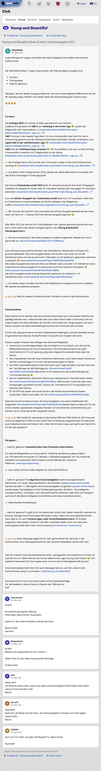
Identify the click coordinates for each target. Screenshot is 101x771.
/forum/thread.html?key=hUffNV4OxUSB (66, 394)
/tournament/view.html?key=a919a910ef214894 (32, 270)
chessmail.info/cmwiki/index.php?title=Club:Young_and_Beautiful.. (55, 165)
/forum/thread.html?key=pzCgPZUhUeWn (32, 381)
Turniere (32, 19)
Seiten (56, 19)
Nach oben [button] (55, 755)
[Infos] (67, 4)
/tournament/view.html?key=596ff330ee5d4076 (47, 260)
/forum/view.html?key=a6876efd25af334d (39, 404)
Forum (21, 19)
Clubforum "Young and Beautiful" (25, 35)
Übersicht (10, 19)
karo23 (14, 702)
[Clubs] (58, 4)
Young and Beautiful (29, 28)
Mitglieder (67, 19)
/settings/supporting (27, 463)
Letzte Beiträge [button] (58, 35)
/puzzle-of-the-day (82, 486)
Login (83, 3)
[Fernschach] (39, 4)
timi (13, 674)
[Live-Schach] (29, 4)
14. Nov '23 (17, 52)
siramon (17, 50)
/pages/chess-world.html (75, 482)
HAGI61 (15, 729)
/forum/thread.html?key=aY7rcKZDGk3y (42, 240)
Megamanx (17, 641)
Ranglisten (45, 19)
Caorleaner (17, 597)
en (95, 3)
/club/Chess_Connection (67, 525)
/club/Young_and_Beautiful (55, 571)
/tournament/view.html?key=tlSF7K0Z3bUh (48, 276)
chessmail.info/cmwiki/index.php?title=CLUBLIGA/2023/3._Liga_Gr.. (43, 155)
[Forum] (48, 4)
